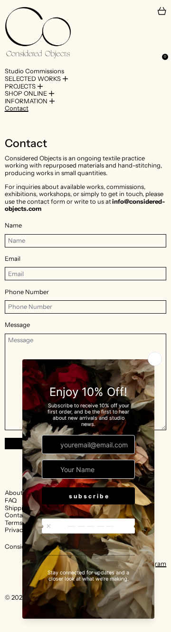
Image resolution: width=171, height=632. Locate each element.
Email (12, 258)
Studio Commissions (34, 71)
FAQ (11, 500)
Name (13, 225)
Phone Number (27, 292)
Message (17, 324)
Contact (16, 108)
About (14, 492)
